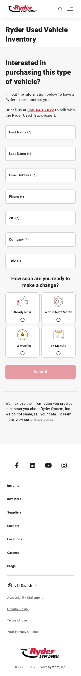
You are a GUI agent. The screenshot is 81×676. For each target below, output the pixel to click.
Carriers (13, 526)
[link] (16, 465)
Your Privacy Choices (23, 632)
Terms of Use (17, 620)
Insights (13, 485)
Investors (14, 499)
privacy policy (41, 419)
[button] (70, 9)
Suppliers (14, 512)
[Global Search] (60, 9)
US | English (23, 585)
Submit (40, 371)
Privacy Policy (18, 609)
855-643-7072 (40, 110)
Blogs (11, 566)
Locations (14, 539)
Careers (13, 552)
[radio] (22, 308)
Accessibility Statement (25, 597)
